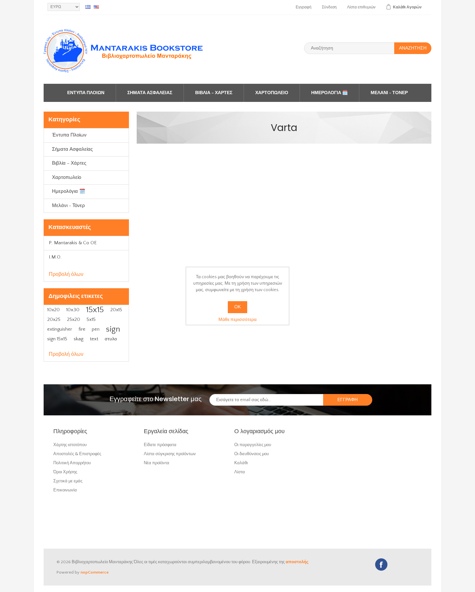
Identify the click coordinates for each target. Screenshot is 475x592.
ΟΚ (237, 307)
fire (82, 329)
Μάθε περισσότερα (237, 319)
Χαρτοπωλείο (271, 92)
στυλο (111, 339)
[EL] (88, 7)
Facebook (381, 564)
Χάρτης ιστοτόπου (70, 445)
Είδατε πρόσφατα (160, 445)
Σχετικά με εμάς (67, 481)
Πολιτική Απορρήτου (72, 463)
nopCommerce (94, 572)
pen (96, 329)
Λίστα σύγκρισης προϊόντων (170, 454)
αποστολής (297, 562)
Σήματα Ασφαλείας (149, 92)
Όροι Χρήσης (65, 472)
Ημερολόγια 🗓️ (329, 92)
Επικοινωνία (65, 490)
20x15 (116, 309)
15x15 (95, 309)
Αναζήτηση (413, 48)
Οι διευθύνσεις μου (251, 454)
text (94, 339)
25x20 (73, 319)
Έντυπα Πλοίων (85, 92)
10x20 (53, 309)
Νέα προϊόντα (156, 463)
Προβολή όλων (66, 274)
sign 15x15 (57, 339)
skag (78, 339)
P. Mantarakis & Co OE (73, 243)
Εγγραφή (303, 7)
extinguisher (59, 329)
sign (113, 329)
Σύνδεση (329, 7)
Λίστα (239, 472)
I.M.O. (55, 257)
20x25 (53, 319)
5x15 (91, 319)
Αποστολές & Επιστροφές (77, 454)
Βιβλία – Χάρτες (213, 92)
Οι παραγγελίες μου (252, 445)
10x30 (72, 309)
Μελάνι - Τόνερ (389, 92)
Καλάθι (241, 463)
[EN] (96, 7)
